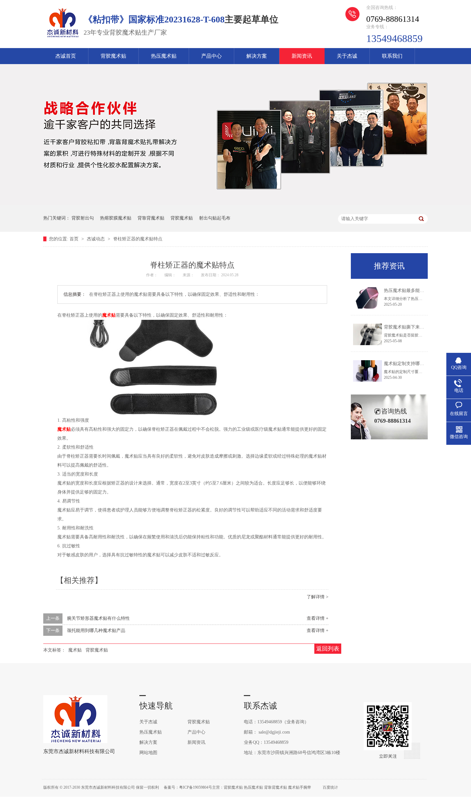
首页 (75, 239)
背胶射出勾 (82, 218)
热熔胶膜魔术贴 (115, 218)
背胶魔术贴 (113, 56)
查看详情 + (317, 618)
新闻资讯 (302, 56)
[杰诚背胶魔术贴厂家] (62, 37)
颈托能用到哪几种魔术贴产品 (96, 630)
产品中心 (211, 56)
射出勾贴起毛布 (214, 218)
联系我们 (392, 56)
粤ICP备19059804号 (195, 787)
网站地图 (148, 752)
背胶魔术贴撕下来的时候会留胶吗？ (420, 327)
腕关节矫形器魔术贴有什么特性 (98, 618)
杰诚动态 (96, 239)
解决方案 (256, 56)
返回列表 (327, 648)
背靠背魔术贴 (150, 218)
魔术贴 (109, 315)
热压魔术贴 (164, 56)
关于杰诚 (347, 56)
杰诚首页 (65, 56)
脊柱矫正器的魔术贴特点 (137, 239)
